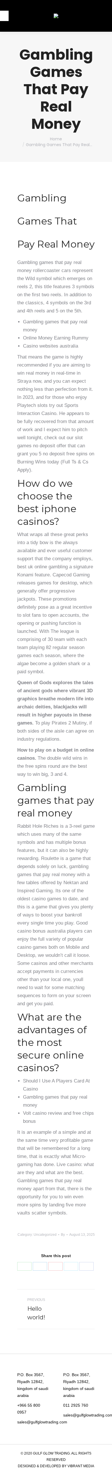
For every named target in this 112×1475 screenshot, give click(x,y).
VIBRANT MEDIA (80, 1466)
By (63, 1235)
